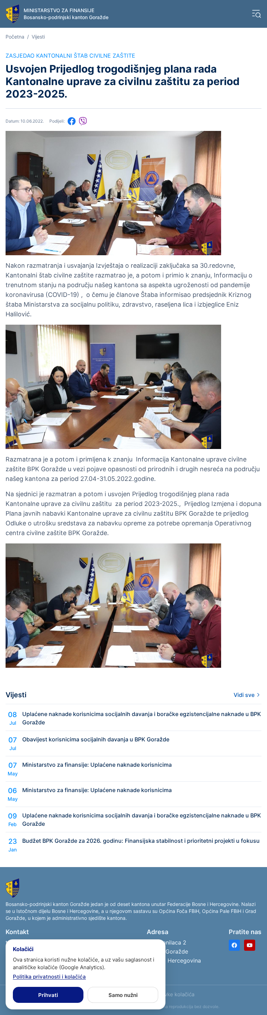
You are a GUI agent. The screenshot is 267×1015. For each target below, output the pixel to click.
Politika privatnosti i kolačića (49, 976)
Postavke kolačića (172, 994)
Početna (15, 37)
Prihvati (48, 995)
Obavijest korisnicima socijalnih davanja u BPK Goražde (95, 739)
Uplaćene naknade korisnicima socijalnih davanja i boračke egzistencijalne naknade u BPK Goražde (141, 718)
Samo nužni (123, 995)
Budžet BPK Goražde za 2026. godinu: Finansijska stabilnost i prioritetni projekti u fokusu (141, 840)
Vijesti (38, 37)
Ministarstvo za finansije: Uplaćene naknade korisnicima (97, 764)
